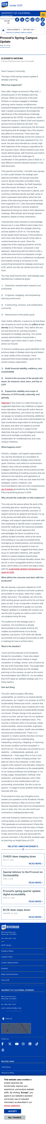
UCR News (6, 1067)
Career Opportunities (9, 963)
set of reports (7, 489)
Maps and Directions (9, 974)
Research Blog (8, 1073)
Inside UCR (16, 5)
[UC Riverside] (6, 5)
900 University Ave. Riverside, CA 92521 (9, 997)
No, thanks (14, 1117)
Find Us (8, 1019)
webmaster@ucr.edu (14, 1008)
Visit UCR (5, 980)
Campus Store (7, 957)
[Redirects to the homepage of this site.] (3, 31)
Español (4, 968)
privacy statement (12, 1105)
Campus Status (7, 951)
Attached (5, 402)
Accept (12, 1111)
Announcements (13, 29)
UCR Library (6, 945)
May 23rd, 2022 (28, 29)
